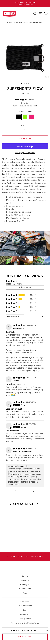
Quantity (25, 125)
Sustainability (25, 614)
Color (25, 112)
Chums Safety (25, 589)
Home (9, 23)
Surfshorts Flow (36, 23)
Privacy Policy (25, 619)
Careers (25, 576)
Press (25, 593)
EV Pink (31, 117)
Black (18, 117)
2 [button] (22, 491)
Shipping (16, 106)
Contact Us (25, 602)
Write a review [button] (25, 287)
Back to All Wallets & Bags (27, 557)
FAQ (25, 610)
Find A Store (24, 637)
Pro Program (25, 584)
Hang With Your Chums (24, 630)
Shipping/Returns (25, 606)
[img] (19, 325)
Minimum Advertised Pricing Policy (25, 623)
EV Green (25, 117)
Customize (25, 580)
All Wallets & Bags (21, 23)
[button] (21, 100)
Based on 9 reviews (14, 284)
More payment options (25, 153)
